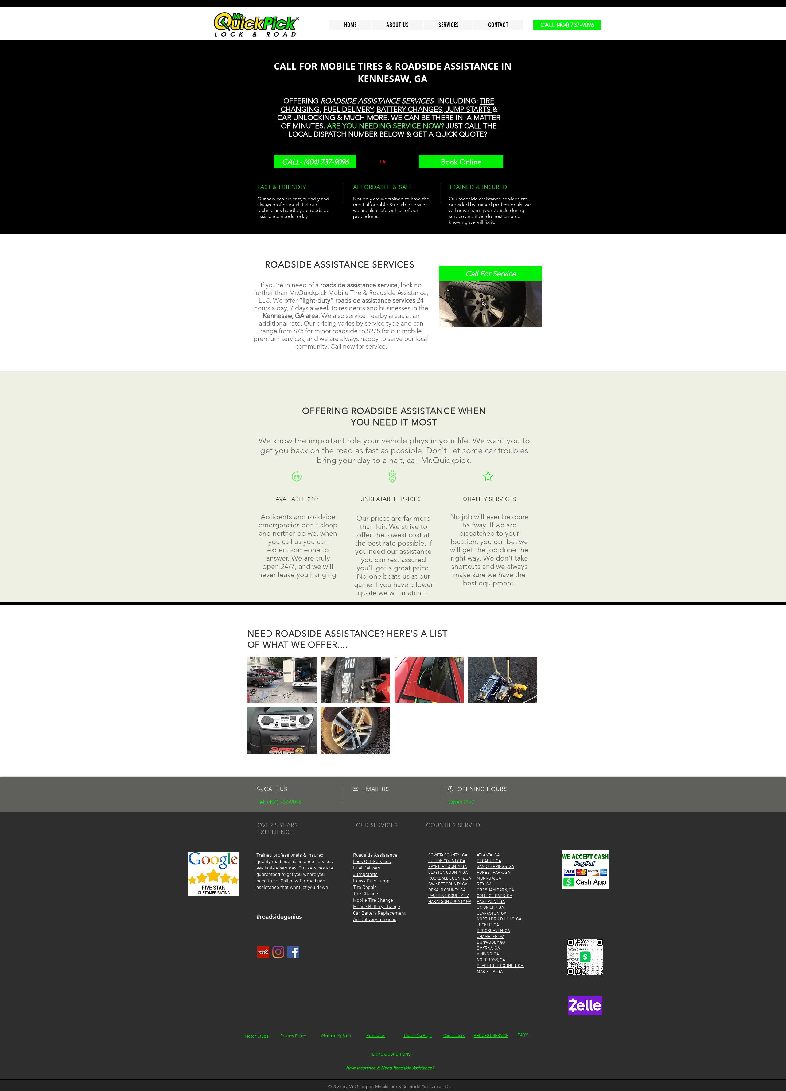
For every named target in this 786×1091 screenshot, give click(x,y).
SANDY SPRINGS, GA (495, 866)
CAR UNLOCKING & (309, 118)
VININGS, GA (488, 954)
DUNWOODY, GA (491, 942)
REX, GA (484, 884)
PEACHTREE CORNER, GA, (500, 966)
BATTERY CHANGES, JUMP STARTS (434, 109)
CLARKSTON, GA (491, 913)
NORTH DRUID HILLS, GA (499, 919)
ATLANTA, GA (488, 855)
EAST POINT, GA (491, 901)
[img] (282, 680)
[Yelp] (263, 952)
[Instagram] (278, 952)
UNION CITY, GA (490, 907)
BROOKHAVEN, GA (493, 931)
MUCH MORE (365, 118)
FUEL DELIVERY (348, 109)
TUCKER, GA (488, 925)
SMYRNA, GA (488, 948)
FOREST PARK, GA (493, 872)
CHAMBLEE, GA (490, 936)
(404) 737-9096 (284, 802)
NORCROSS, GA (491, 960)
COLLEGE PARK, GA (494, 896)
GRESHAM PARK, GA (495, 890)
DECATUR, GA (489, 861)
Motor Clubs (256, 1036)
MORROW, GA (489, 878)
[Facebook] (293, 952)
